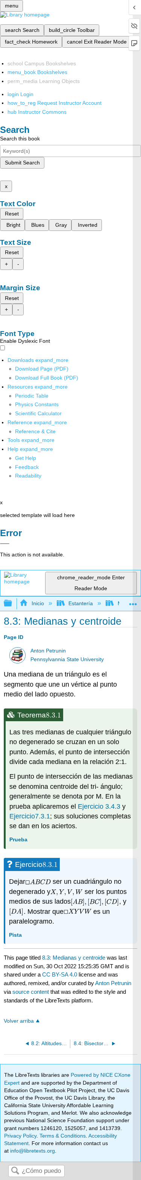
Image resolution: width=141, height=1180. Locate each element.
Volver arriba (19, 1021)
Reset (12, 214)
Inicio (37, 603)
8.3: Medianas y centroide (73, 957)
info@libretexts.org (32, 1151)
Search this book (20, 139)
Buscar (15, 1171)
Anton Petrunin (48, 651)
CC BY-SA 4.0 (59, 974)
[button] (27, 467)
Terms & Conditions (62, 1136)
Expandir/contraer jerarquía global (13, 603)
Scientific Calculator (38, 413)
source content (30, 992)
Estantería (80, 603)
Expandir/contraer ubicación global (133, 601)
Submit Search (22, 163)
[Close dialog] (4, 543)
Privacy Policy (20, 1136)
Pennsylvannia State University (67, 659)
